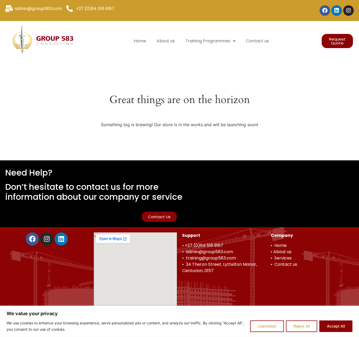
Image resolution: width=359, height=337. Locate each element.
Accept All (336, 326)
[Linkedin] (336, 10)
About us (166, 41)
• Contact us (284, 264)
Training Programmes (207, 41)
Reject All (302, 326)
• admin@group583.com (207, 252)
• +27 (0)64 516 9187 (202, 245)
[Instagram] (348, 10)
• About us (281, 252)
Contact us (257, 41)
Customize (267, 326)
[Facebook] (325, 10)
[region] (179, 321)
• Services (281, 258)
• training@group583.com (209, 258)
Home (140, 41)
